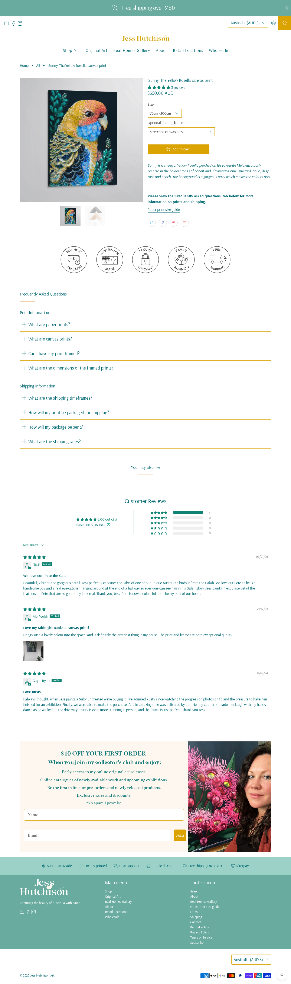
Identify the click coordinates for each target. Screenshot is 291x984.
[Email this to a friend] (185, 223)
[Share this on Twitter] (152, 223)
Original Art (97, 50)
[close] (287, 8)
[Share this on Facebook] (163, 223)
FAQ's (194, 912)
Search (194, 891)
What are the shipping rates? (54, 441)
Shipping (196, 917)
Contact (195, 922)
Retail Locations (188, 50)
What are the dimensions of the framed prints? (71, 368)
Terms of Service (201, 937)
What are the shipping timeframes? (60, 398)
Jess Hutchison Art (42, 975)
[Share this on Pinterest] (174, 223)
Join (180, 835)
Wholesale (218, 50)
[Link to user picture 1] (33, 651)
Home (24, 65)
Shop (108, 891)
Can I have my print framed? (54, 353)
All (38, 65)
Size (151, 104)
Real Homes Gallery (131, 50)
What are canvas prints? (50, 339)
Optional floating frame (165, 122)
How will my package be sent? (55, 427)
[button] (159, 87)
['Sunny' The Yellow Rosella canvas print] (81, 140)
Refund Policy (199, 927)
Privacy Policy (199, 932)
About (161, 50)
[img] (34, 557)
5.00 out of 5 (107, 519)
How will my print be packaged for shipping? (68, 412)
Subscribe (196, 942)
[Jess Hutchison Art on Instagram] (21, 24)
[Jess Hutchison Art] (146, 37)
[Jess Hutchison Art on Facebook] (14, 24)
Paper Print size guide (204, 906)
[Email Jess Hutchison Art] (7, 24)
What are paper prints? (49, 324)
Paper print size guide (164, 209)
